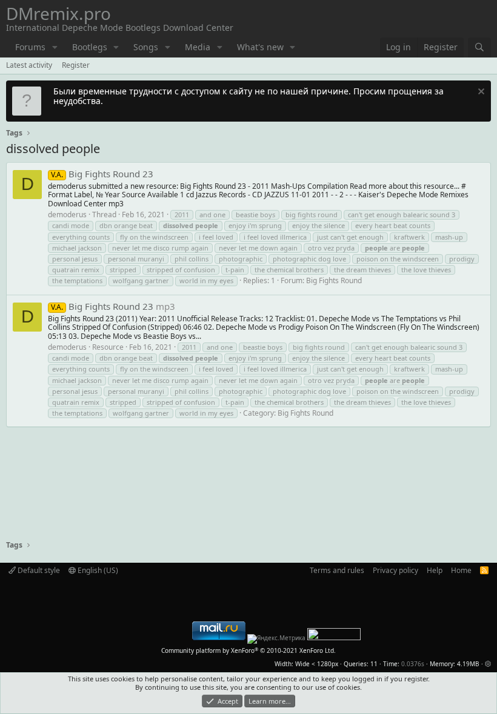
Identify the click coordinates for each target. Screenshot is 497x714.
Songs (145, 47)
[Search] (479, 47)
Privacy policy (395, 570)
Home (461, 570)
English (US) (97, 570)
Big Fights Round (334, 280)
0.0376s (412, 664)
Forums (30, 47)
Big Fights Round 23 (102, 174)
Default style (38, 570)
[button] (55, 47)
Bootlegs (89, 47)
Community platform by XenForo (248, 650)
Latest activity (29, 65)
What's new (260, 47)
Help (434, 570)
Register (76, 65)
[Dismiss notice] (480, 93)
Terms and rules (337, 570)
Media (197, 47)
